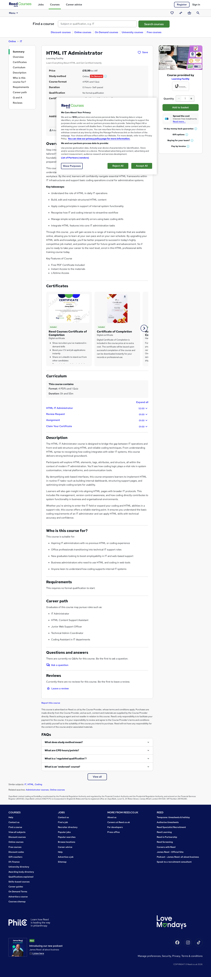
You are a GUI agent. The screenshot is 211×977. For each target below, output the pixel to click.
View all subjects (16, 832)
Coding (38, 784)
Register (182, 4)
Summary (18, 51)
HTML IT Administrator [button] (95, 408)
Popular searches (67, 837)
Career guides (15, 886)
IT (21, 41)
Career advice (74, 4)
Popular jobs (64, 832)
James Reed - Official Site (170, 852)
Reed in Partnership (167, 837)
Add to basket (180, 107)
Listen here (38, 953)
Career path (20, 92)
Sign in (196, 4)
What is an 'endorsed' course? (62, 766)
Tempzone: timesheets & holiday (173, 817)
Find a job (63, 822)
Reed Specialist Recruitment (171, 827)
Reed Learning (164, 832)
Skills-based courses (19, 881)
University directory (18, 866)
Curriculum (19, 67)
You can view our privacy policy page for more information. (99, 138)
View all (97, 776)
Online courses (82, 32)
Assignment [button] (95, 420)
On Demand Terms (17, 891)
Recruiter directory (68, 827)
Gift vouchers (15, 856)
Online (12, 41)
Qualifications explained (20, 876)
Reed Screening (165, 842)
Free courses (154, 32)
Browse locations (66, 842)
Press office (113, 832)
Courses (55, 4)
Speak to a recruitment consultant (174, 861)
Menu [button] (12, 13)
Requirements (21, 87)
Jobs (41, 4)
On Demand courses (106, 32)
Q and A (17, 97)
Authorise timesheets (168, 822)
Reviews (17, 102)
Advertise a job (66, 856)
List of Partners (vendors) (75, 157)
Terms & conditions (192, 956)
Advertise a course (18, 896)
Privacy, (176, 956)
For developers (115, 827)
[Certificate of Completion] (117, 308)
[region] (106, 136)
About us (111, 817)
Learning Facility (180, 78)
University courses (132, 32)
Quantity (169, 98)
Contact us (13, 822)
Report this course (50, 702)
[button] (105, 76)
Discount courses (61, 32)
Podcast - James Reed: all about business (178, 856)
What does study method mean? (64, 742)
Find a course (43, 24)
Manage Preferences (149, 956)
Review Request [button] (95, 414)
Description (19, 72)
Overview (18, 57)
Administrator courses (37, 789)
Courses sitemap (17, 901)
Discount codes (16, 852)
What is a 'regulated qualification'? (66, 758)
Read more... (179, 121)
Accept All (142, 165)
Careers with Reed (166, 847)
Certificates (20, 62)
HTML (30, 784)
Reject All (117, 165)
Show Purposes (72, 166)
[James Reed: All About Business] (17, 947)
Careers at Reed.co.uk (118, 822)
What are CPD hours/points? (62, 750)
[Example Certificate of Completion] (69, 308)
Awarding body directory (21, 871)
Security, (167, 956)
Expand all (142, 402)
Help (10, 817)
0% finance (14, 861)
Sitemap (62, 861)
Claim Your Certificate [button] (95, 426)
